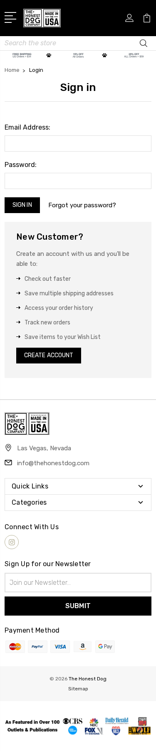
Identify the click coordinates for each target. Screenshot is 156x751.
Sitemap (78, 689)
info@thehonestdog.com (53, 463)
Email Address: (27, 127)
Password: (21, 165)
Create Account (48, 355)
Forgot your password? (82, 205)
